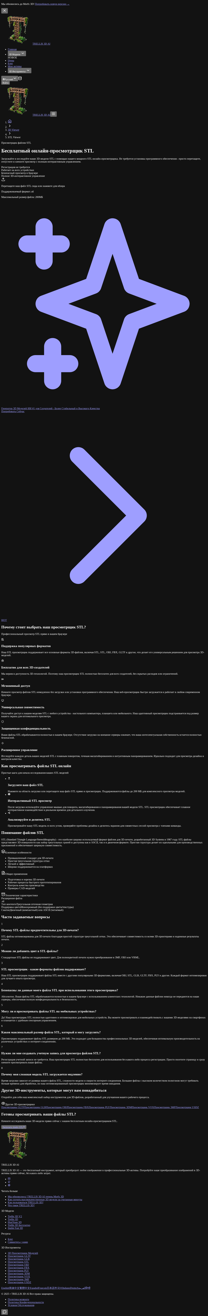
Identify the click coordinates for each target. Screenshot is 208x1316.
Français (42, 1288)
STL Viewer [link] (14, 137)
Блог (10, 63)
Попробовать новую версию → (52, 4)
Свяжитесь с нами (18, 1242)
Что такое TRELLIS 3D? (21, 1205)
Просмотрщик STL (18, 1261)
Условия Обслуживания (21, 1305)
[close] (4, 10)
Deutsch (74, 1288)
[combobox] (9, 78)
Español (34, 1288)
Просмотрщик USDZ (19, 1282)
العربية (82, 1288)
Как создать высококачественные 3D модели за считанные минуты (45, 1199)
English (5, 1288)
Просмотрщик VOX (19, 1276)
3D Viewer (13, 129)
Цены (11, 60)
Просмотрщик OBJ (18, 1264)
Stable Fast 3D (15, 1228)
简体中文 (14, 1288)
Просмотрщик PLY (18, 1270)
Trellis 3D (13, 1219)
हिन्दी (88, 1288)
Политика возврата (18, 1299)
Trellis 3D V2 (15, 1216)
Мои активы (15, 66)
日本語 (51, 1288)
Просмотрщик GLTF (19, 1256)
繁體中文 (25, 1288)
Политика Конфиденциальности (26, 1302)
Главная (12, 49)
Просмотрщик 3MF (18, 1279)
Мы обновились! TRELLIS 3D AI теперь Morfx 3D (36, 1196)
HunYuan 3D (15, 1222)
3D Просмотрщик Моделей (23, 1253)
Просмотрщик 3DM (19, 1273)
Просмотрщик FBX (18, 1267)
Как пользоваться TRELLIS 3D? (25, 1202)
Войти (5, 83)
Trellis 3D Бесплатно (19, 1225)
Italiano (66, 1288)
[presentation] (104, 188)
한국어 (58, 1288)
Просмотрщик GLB (19, 1259)
